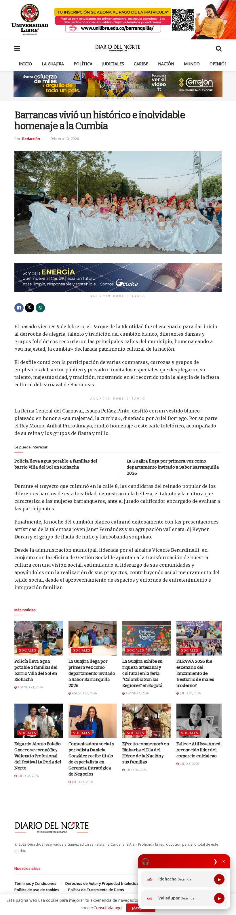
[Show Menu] (17, 48)
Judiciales (113, 63)
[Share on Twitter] (29, 307)
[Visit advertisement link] (118, 19)
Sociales (27, 650)
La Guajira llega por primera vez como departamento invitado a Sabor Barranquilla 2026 (173, 467)
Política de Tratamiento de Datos (96, 889)
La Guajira (53, 63)
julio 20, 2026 (136, 770)
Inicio (25, 63)
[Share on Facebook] (19, 307)
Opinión (219, 63)
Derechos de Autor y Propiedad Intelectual (102, 883)
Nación (166, 63)
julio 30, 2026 (190, 693)
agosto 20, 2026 (84, 693)
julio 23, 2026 (82, 782)
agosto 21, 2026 (30, 687)
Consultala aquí (108, 907)
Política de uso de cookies (36, 889)
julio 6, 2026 (189, 764)
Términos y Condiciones (35, 883)
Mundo (192, 63)
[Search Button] (219, 48)
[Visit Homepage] (117, 48)
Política (83, 63)
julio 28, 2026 (28, 776)
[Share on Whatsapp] (40, 307)
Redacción (31, 138)
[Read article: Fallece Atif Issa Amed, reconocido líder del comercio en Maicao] (200, 721)
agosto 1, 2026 (137, 693)
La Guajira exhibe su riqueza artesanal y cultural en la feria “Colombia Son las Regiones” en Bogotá (142, 673)
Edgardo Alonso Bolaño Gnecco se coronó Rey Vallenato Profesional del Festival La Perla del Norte (37, 756)
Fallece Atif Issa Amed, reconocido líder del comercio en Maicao (198, 750)
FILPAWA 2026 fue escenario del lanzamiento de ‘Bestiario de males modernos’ (195, 673)
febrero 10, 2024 (64, 138)
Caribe (141, 63)
